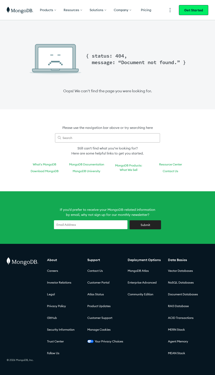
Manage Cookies (99, 329)
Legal (51, 294)
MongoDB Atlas (138, 271)
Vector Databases (180, 271)
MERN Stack (176, 329)
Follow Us (53, 353)
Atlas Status (95, 294)
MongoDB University (86, 171)
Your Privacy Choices (109, 341)
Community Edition (140, 294)
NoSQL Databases (181, 282)
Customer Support (99, 318)
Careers (52, 271)
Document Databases (183, 294)
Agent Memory (178, 341)
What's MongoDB (44, 164)
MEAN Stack (176, 353)
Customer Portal (98, 282)
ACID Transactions (181, 318)
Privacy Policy (56, 306)
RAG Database (178, 306)
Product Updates (99, 306)
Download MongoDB (45, 171)
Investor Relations (59, 282)
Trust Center (55, 341)
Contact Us (170, 171)
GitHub (52, 318)
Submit (145, 225)
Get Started (193, 10)
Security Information (61, 329)
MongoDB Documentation (86, 164)
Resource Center (170, 164)
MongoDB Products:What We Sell (128, 168)
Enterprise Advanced (142, 282)
